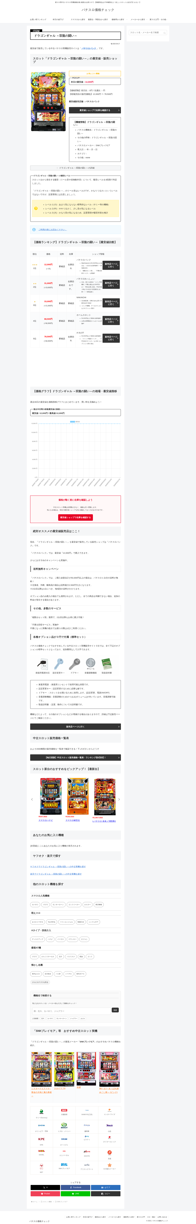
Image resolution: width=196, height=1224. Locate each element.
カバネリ (35, 904)
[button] (105, 1193)
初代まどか (36, 974)
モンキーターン (58, 904)
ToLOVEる (51, 922)
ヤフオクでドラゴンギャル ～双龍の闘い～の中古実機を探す (58, 866)
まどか (83, 1018)
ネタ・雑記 (151, 1217)
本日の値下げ (87, 1217)
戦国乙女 (81, 922)
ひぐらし (84, 939)
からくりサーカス (48, 956)
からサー (87, 904)
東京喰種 (99, 904)
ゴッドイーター (74, 904)
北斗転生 (48, 974)
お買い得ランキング (73, 1217)
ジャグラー (73, 1018)
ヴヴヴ (45, 904)
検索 (115, 1010)
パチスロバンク (89, 48)
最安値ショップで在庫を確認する (95, 110)
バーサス (60, 939)
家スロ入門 (141, 1217)
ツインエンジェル (66, 922)
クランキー (72, 939)
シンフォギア (93, 922)
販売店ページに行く (111, 265)
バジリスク (71, 956)
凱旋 (81, 956)
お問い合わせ (162, 1217)
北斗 (60, 956)
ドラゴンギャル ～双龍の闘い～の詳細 (76, 168)
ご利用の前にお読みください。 (52, 230)
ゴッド (90, 956)
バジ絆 (58, 974)
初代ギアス (80, 974)
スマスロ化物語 (100, 821)
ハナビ (50, 939)
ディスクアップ (37, 939)
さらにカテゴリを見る (40, 982)
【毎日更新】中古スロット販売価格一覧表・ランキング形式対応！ (75, 757)
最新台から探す (100, 1217)
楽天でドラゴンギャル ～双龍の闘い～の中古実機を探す (56, 874)
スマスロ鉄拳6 (45, 821)
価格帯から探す (129, 1217)
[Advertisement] (75, 367)
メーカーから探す (114, 1217)
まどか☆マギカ (37, 922)
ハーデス (68, 974)
